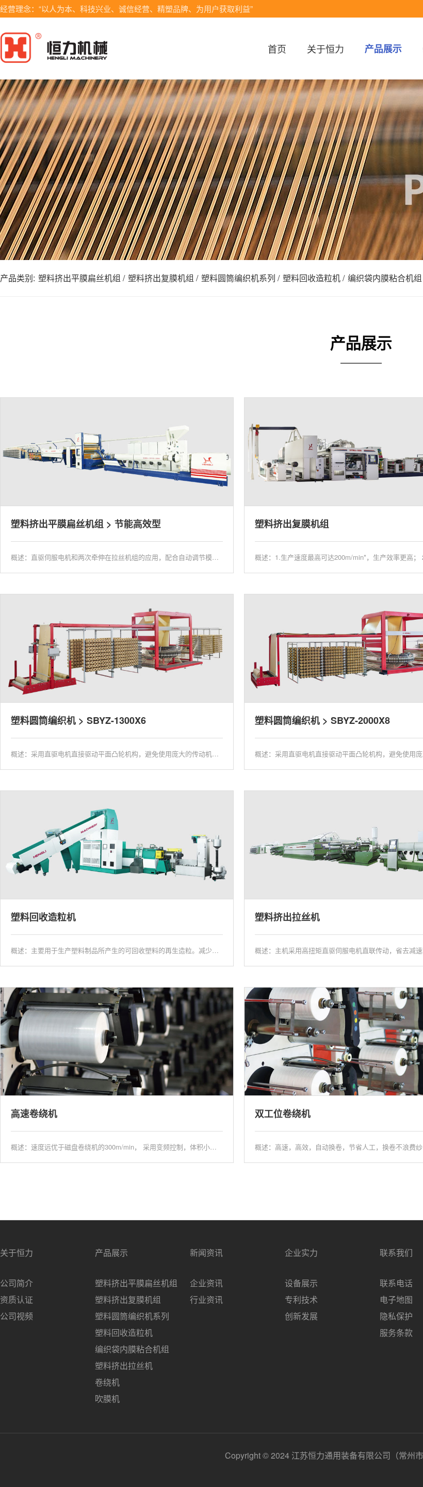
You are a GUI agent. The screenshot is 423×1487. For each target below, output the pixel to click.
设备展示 (301, 1283)
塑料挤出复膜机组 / (163, 278)
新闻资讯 (206, 1252)
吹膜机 (107, 1398)
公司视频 (16, 1316)
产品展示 (383, 48)
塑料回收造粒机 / (314, 278)
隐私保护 (396, 1316)
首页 (277, 48)
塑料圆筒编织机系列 (132, 1316)
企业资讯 (206, 1283)
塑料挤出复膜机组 (128, 1299)
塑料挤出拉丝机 (124, 1365)
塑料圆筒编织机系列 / (240, 278)
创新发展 (301, 1316)
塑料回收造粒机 (124, 1332)
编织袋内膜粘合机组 (132, 1349)
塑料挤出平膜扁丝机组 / (81, 278)
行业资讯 (206, 1299)
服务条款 (396, 1332)
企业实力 (301, 1252)
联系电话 (396, 1283)
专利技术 (301, 1299)
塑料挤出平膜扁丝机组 (136, 1283)
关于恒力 (325, 48)
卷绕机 (107, 1382)
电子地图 (396, 1299)
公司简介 (16, 1283)
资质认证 (16, 1299)
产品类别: (17, 278)
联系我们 (396, 1252)
